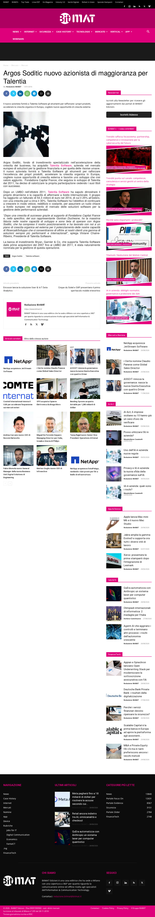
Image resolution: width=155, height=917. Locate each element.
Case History (63, 31)
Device (6, 821)
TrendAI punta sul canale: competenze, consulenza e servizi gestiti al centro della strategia (127, 181)
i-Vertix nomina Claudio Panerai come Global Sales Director (137, 365)
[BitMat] (77, 18)
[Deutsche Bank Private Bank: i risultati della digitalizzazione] (113, 695)
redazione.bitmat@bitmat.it (67, 896)
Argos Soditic (17, 256)
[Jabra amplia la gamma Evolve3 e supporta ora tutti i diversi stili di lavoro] (113, 540)
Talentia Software (61, 165)
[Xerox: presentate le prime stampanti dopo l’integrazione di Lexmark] (113, 560)
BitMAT (6, 2)
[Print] (48, 93)
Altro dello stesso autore (36, 338)
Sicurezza (45, 31)
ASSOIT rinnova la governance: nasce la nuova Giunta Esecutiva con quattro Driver (84, 371)
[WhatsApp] (27, 93)
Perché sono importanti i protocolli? (124, 219)
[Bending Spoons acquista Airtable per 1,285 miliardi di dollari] (85, 388)
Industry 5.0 (60, 2)
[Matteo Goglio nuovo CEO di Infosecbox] (52, 455)
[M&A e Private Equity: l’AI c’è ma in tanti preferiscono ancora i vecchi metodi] (113, 751)
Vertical (115, 31)
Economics (12, 839)
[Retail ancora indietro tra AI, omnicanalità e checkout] (62, 819)
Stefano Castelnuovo (132, 618)
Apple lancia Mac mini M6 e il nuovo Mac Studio (136, 520)
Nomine (7, 812)
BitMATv (15, 2)
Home (5, 65)
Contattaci (119, 2)
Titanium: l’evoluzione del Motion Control (127, 255)
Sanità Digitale (73, 2)
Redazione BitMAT (13, 87)
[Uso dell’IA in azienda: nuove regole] (113, 455)
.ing (5, 848)
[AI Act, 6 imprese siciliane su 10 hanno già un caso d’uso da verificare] (113, 417)
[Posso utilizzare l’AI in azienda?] (113, 438)
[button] (148, 32)
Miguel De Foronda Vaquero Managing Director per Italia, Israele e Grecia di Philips (50, 438)
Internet (29, 31)
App (127, 31)
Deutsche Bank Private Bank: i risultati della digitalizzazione (136, 693)
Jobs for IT (12, 830)
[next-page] (10, 483)
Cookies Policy (108, 908)
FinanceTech (9, 852)
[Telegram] (34, 93)
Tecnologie (83, 31)
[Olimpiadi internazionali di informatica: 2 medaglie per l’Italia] (113, 613)
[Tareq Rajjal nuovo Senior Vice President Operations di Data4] (85, 422)
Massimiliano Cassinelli (133, 439)
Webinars (18, 38)
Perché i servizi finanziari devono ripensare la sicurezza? (137, 711)
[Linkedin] (134, 6)
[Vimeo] (149, 6)
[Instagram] (129, 6)
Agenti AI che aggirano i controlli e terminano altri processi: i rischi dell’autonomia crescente (137, 632)
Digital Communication (18, 834)
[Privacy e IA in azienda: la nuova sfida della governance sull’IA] (113, 473)
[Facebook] (124, 6)
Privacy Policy (122, 908)
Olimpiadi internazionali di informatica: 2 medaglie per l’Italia (137, 611)
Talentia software (32, 256)
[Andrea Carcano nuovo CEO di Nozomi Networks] (18, 422)
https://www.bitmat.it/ (33, 309)
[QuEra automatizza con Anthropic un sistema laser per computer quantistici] (113, 593)
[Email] (41, 93)
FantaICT (11, 843)
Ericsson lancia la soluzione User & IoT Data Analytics (25, 289)
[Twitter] (144, 6)
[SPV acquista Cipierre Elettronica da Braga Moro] (52, 388)
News (16, 31)
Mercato (100, 31)
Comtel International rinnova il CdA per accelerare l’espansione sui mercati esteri (17, 404)
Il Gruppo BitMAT (138, 908)
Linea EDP (36, 2)
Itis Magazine (48, 2)
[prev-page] (5, 483)
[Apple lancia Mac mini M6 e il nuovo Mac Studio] (113, 522)
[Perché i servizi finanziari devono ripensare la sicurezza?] (113, 713)
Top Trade (25, 2)
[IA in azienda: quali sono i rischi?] (113, 491)
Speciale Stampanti (104, 2)
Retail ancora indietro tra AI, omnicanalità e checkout (84, 817)
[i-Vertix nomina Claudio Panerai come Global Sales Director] (52, 355)
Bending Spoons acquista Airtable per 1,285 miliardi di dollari (82, 404)
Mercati (7, 807)
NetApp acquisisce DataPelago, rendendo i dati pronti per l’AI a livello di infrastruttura (84, 471)
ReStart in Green (88, 2)
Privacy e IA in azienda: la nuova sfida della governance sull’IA (137, 471)
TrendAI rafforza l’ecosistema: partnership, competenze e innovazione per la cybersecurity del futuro (128, 139)
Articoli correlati (13, 338)
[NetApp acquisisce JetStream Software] (18, 355)
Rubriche (8, 825)
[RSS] (139, 6)
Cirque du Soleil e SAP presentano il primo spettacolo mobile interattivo (79, 289)
